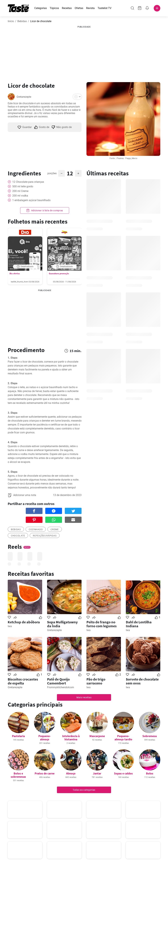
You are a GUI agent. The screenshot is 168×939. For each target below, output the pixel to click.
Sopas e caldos (123, 773)
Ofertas (79, 8)
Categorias (40, 8)
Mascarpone (97, 736)
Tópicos (54, 8)
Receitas (67, 8)
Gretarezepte (24, 96)
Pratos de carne (44, 773)
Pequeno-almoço (44, 737)
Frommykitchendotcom (60, 687)
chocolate (18, 535)
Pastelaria (18, 736)
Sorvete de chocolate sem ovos (142, 681)
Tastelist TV (104, 8)
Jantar (97, 773)
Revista (90, 8)
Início (11, 21)
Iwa (10, 626)
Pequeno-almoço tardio (123, 737)
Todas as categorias (84, 790)
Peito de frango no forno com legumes (101, 624)
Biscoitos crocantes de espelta (23, 681)
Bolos (149, 773)
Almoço (70, 773)
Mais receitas (83, 697)
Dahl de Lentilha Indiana (139, 624)
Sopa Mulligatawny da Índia (62, 624)
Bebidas (22, 21)
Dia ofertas (15, 273)
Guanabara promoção (59, 273)
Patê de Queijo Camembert (58, 681)
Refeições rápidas (44, 535)
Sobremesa (149, 736)
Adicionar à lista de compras (47, 210)
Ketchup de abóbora (24, 622)
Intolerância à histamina (71, 737)
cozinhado (36, 529)
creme (55, 529)
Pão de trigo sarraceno (95, 681)
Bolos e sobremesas (18, 775)
